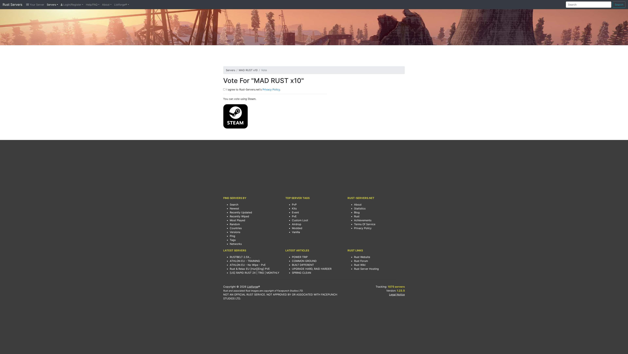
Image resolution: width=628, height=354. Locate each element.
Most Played (237, 220)
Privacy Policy (271, 89)
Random (235, 224)
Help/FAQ (91, 4)
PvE (294, 216)
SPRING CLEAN (301, 272)
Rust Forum (361, 261)
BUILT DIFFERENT (303, 264)
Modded (297, 228)
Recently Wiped (239, 216)
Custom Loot (300, 220)
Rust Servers (12, 5)
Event (295, 212)
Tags (233, 240)
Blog (357, 212)
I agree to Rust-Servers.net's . (253, 89)
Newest (234, 208)
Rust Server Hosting (366, 268)
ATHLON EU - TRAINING (245, 261)
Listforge (252, 286)
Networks (236, 244)
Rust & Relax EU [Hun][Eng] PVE (250, 268)
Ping (232, 236)
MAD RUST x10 (248, 70)
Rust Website (362, 257)
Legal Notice (397, 294)
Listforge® (120, 4)
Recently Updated (241, 212)
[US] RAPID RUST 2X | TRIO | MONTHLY (254, 272)
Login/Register (71, 4)
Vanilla (296, 232)
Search (619, 4)
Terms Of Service (364, 224)
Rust (356, 216)
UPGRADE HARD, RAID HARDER (311, 268)
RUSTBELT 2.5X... (240, 257)
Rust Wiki (360, 264)
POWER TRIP (300, 257)
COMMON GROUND (304, 261)
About (106, 4)
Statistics (360, 208)
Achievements (362, 220)
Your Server (36, 4)
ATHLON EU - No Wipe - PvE (248, 264)
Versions (235, 232)
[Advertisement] (314, 57)
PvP (294, 204)
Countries (236, 228)
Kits (294, 208)
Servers (51, 4)
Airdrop (296, 224)
